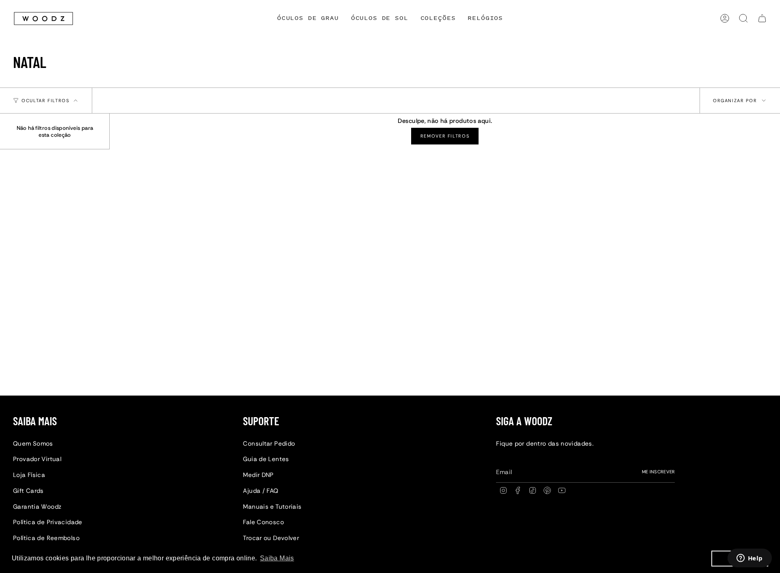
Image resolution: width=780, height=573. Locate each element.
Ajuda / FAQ (260, 491)
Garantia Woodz (37, 507)
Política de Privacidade (47, 522)
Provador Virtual (37, 459)
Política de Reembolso (46, 538)
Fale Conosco (263, 522)
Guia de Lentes (266, 459)
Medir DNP (258, 475)
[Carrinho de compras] (762, 18)
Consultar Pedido (269, 444)
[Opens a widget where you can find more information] (749, 559)
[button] (438, 18)
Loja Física (29, 475)
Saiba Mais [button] (277, 558)
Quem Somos (33, 444)
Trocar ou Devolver (271, 538)
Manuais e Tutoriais (272, 507)
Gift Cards (28, 491)
